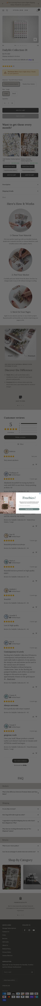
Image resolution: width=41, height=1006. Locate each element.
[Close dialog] (40, 493)
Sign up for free (29, 509)
